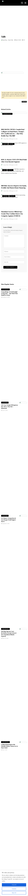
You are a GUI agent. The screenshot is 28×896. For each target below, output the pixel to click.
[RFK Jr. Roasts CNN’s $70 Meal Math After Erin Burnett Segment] (14, 149)
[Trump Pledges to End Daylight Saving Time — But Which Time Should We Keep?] (23, 344)
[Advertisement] (14, 19)
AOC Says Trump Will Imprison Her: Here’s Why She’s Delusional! (9, 406)
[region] (14, 883)
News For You (5, 289)
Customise (14, 888)
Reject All (14, 892)
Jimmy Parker (10, 40)
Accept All (14, 884)
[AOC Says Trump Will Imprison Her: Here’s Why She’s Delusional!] (23, 457)
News (4, 170)
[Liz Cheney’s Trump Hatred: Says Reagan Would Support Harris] (23, 570)
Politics (10, 170)
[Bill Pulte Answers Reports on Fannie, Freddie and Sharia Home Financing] (14, 175)
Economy (5, 196)
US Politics (4, 402)
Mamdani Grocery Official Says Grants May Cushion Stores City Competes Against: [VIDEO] (12, 214)
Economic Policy (7, 113)
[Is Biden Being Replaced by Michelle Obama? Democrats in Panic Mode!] (23, 796)
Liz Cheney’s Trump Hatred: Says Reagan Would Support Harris (8, 520)
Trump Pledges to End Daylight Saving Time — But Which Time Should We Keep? (9, 293)
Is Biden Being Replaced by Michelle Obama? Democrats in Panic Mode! (9, 746)
